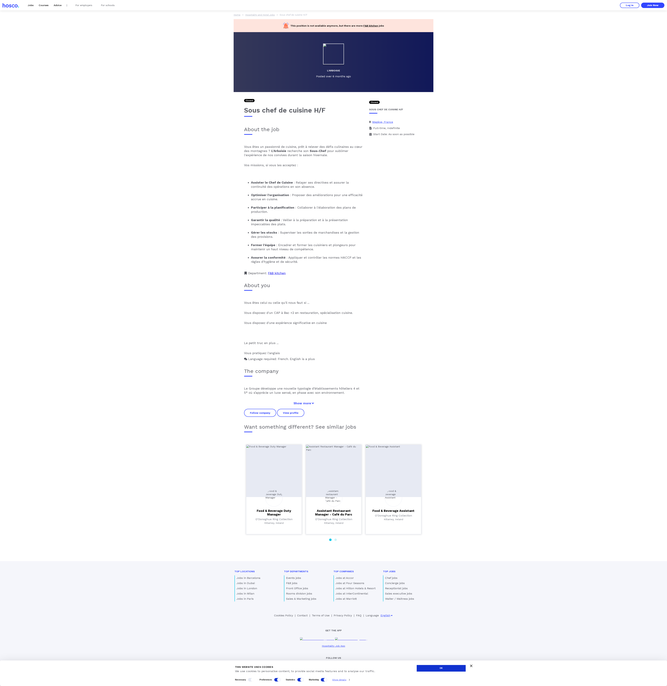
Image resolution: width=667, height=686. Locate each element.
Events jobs (293, 578)
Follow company (260, 412)
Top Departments (296, 571)
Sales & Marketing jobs (301, 598)
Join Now (652, 5)
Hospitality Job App (333, 645)
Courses (43, 5)
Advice (57, 5)
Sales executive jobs (398, 593)
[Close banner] (471, 666)
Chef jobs (391, 578)
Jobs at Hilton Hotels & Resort (356, 588)
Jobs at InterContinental (352, 593)
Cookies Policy (283, 615)
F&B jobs (291, 583)
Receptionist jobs (396, 588)
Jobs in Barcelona (248, 578)
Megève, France (382, 122)
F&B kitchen (370, 25)
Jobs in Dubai (246, 583)
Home (237, 15)
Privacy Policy (343, 615)
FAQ (358, 615)
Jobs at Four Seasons (350, 583)
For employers (83, 5)
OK (441, 668)
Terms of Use (321, 615)
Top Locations (244, 571)
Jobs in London (247, 588)
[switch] (277, 679)
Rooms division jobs (299, 593)
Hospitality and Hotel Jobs (260, 15)
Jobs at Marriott (346, 598)
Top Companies (344, 571)
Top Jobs (389, 571)
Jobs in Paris (245, 598)
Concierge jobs (395, 583)
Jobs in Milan (245, 593)
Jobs (31, 5)
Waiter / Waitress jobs (399, 598)
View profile (290, 412)
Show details (339, 680)
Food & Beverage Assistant (393, 511)
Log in (629, 5)
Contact (302, 615)
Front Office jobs (297, 588)
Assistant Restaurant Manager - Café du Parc (333, 512)
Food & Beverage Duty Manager (274, 512)
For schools (108, 5)
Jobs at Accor (345, 578)
